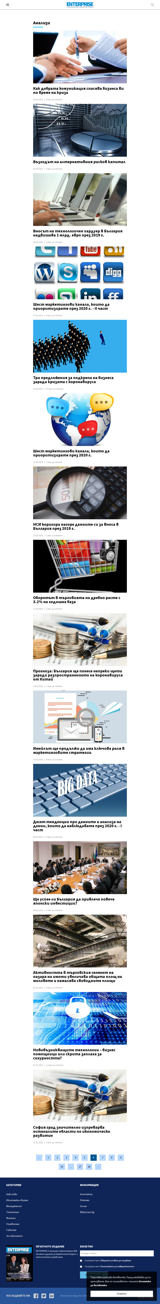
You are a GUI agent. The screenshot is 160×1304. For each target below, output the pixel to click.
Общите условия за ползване (115, 1260)
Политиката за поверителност (117, 1266)
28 (89, 1166)
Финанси (11, 1218)
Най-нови (11, 1194)
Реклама (84, 1200)
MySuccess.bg (87, 1212)
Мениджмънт (14, 1206)
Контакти (86, 1194)
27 (80, 1166)
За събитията (14, 1236)
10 (62, 1166)
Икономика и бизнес (17, 1200)
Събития (11, 1230)
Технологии (12, 1212)
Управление (12, 1224)
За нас (83, 1206)
